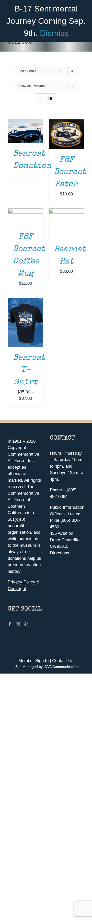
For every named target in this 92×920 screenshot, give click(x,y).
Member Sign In (33, 660)
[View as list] (50, 99)
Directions (59, 553)
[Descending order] (72, 71)
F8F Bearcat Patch (70, 172)
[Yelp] (26, 624)
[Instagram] (18, 624)
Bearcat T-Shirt (29, 370)
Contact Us (63, 660)
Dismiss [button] (54, 33)
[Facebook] (10, 624)
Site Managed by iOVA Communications (47, 667)
